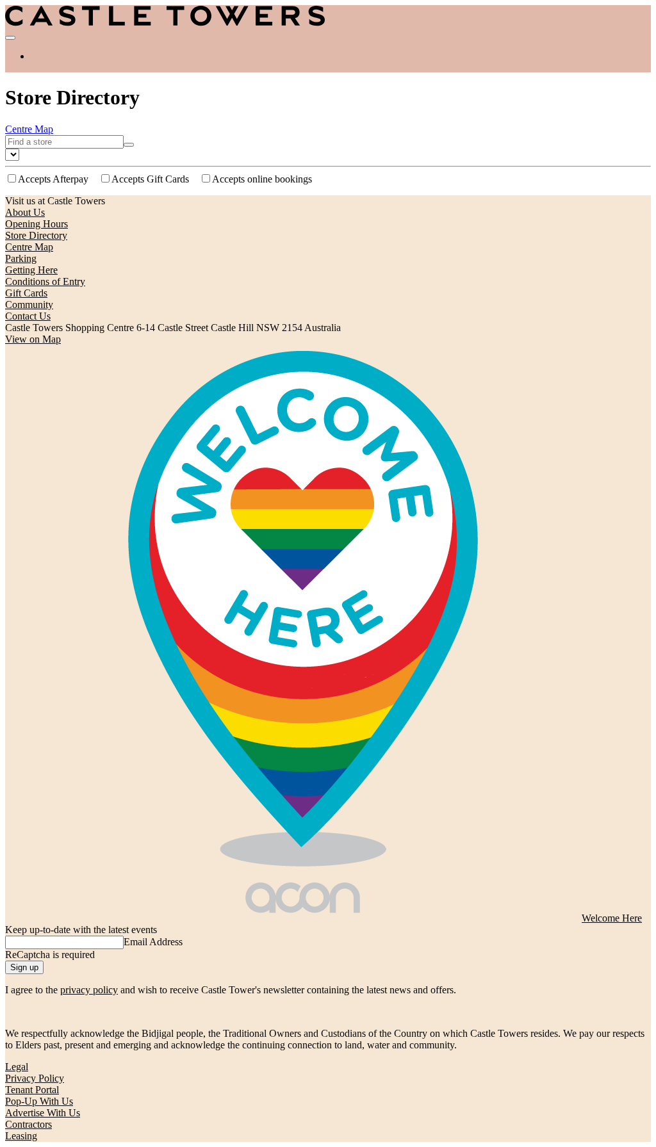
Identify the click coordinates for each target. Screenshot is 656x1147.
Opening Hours (36, 223)
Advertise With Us (42, 1112)
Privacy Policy (34, 1078)
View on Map (33, 339)
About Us (25, 212)
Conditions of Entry (45, 281)
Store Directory (36, 235)
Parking (21, 258)
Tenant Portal (32, 1089)
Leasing (21, 1135)
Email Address (153, 941)
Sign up (24, 967)
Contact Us (28, 316)
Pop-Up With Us (39, 1101)
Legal (16, 1066)
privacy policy (89, 989)
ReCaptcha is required (50, 954)
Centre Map (29, 129)
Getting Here (31, 269)
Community (29, 304)
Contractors (28, 1124)
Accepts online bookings (262, 179)
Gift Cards (26, 293)
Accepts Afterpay (53, 179)
